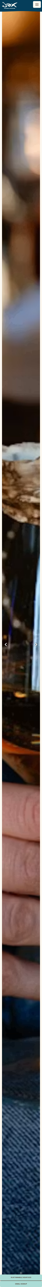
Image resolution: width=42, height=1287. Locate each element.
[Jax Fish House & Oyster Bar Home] (10, 5)
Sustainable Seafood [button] (21, 1277)
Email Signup (21, 1284)
